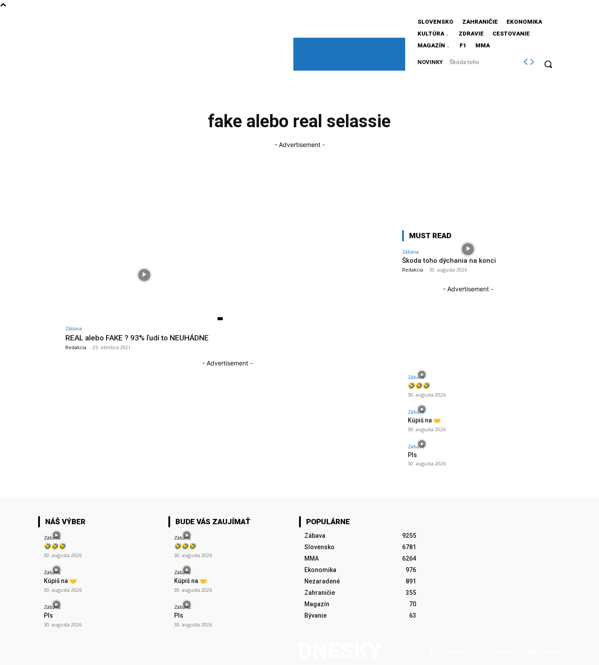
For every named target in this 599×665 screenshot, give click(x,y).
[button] (548, 64)
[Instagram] (481, 651)
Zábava (73, 328)
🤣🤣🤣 (419, 385)
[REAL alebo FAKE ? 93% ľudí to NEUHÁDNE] (144, 275)
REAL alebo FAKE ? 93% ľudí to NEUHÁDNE (137, 337)
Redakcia (75, 347)
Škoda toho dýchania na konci (449, 261)
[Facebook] (431, 651)
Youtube (550, 651)
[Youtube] (531, 651)
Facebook (453, 651)
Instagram (503, 651)
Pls (412, 454)
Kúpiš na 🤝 (424, 420)
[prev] (525, 62)
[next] (531, 62)
